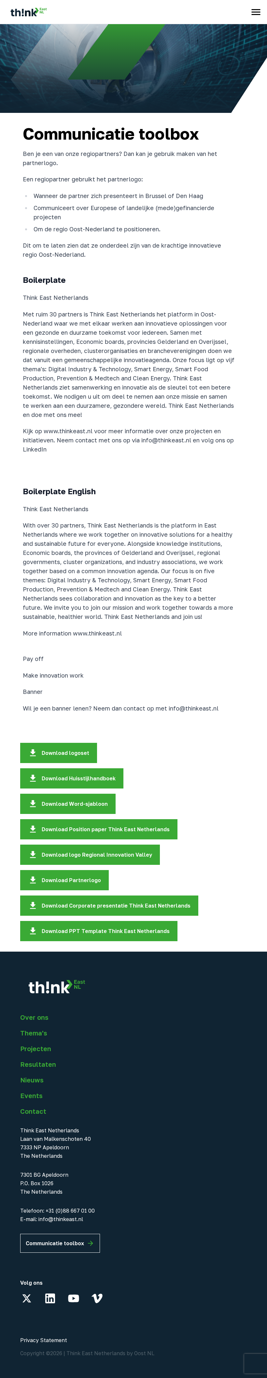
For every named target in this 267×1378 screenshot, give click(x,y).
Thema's (33, 1033)
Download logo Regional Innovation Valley (97, 854)
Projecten (35, 1048)
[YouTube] (73, 1298)
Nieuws (32, 1080)
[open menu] (256, 12)
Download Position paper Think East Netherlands (106, 829)
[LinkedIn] (50, 1298)
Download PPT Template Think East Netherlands (106, 931)
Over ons (34, 1017)
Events (31, 1095)
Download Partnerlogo (71, 880)
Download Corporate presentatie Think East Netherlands (116, 905)
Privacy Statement (43, 1340)
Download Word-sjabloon (75, 804)
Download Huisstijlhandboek (79, 778)
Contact (33, 1111)
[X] (26, 1298)
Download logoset (65, 753)
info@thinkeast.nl (60, 1219)
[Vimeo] (97, 1298)
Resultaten (38, 1064)
